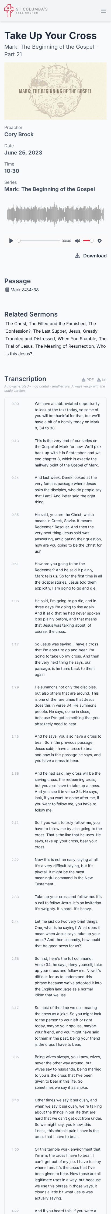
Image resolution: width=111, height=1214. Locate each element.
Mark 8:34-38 (25, 289)
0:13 (15, 441)
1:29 (15, 687)
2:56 (15, 959)
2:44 (15, 922)
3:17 (15, 1008)
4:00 (15, 1149)
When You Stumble (77, 338)
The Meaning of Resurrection (64, 346)
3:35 (15, 1057)
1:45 (15, 736)
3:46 (15, 1100)
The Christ (15, 323)
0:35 (15, 515)
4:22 (15, 1211)
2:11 (15, 823)
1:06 (15, 601)
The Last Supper (49, 331)
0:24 (15, 478)
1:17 (15, 644)
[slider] (38, 240)
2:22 (15, 860)
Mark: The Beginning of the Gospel (49, 189)
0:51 (15, 564)
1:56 (15, 773)
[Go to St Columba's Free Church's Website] (25, 10)
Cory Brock (19, 134)
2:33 (15, 897)
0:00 (15, 404)
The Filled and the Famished (57, 323)
